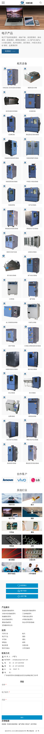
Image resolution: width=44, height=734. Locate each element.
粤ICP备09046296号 (33, 731)
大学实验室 (26, 648)
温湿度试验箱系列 (8, 611)
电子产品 (5, 636)
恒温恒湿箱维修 (12, 724)
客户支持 (23, 591)
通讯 (23, 639)
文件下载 (23, 596)
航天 (23, 634)
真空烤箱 (34, 724)
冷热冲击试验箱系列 (8, 614)
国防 (23, 636)
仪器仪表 (25, 645)
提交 (22, 717)
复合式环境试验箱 (28, 622)
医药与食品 (6, 648)
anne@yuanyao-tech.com (20, 660)
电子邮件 (6, 692)
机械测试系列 (6, 616)
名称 (4, 685)
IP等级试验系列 (27, 619)
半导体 (4, 639)
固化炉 (27, 724)
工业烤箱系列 (26, 614)
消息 (4, 700)
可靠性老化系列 (27, 616)
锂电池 (4, 642)
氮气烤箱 (22, 724)
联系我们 (8, 51)
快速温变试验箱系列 (29, 611)
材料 (23, 642)
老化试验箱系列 (7, 619)
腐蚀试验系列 (6, 622)
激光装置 (5, 645)
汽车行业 (5, 634)
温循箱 (4, 724)
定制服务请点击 (7, 625)
